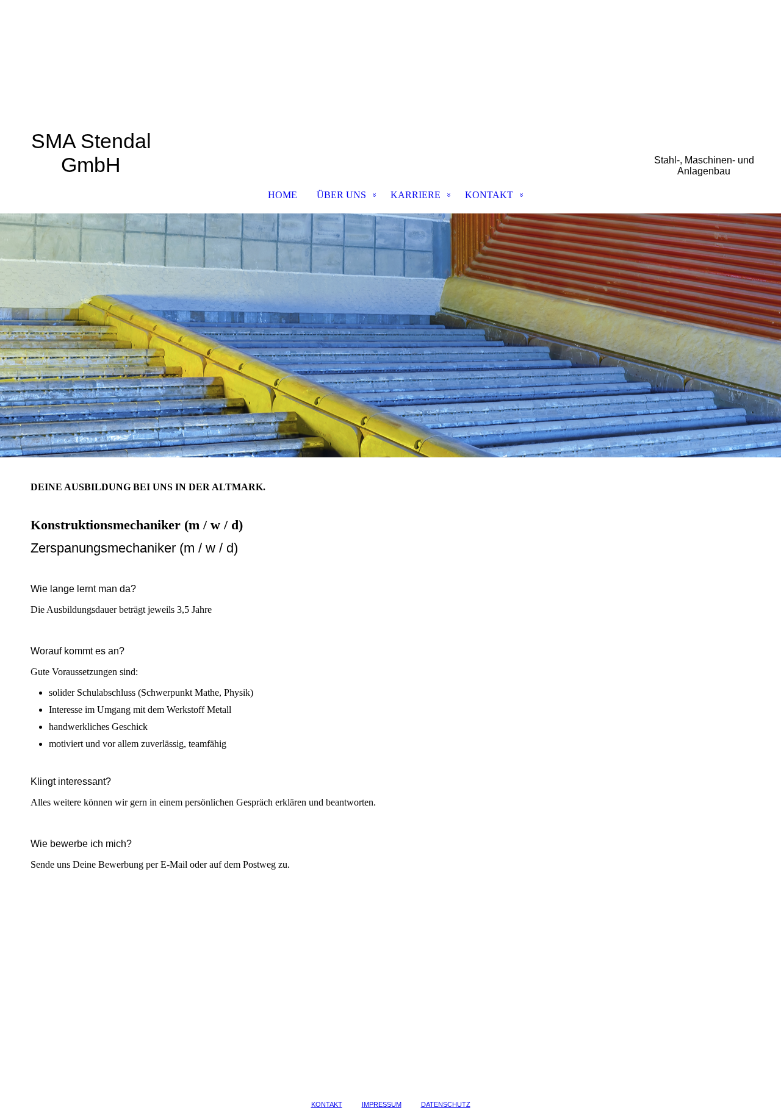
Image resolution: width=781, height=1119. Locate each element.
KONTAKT (489, 195)
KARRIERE (415, 195)
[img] (390, 65)
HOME (282, 195)
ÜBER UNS (341, 195)
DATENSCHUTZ (445, 1104)
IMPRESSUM (381, 1104)
